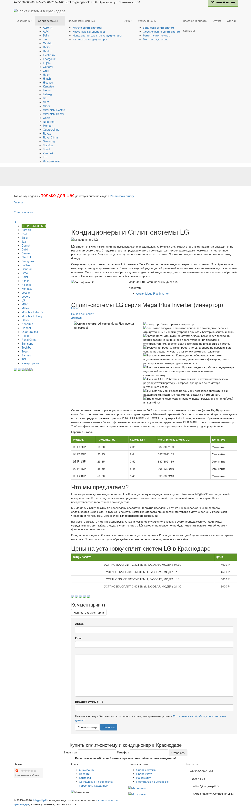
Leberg (47, 94)
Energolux (49, 59)
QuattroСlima (51, 129)
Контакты (189, 30)
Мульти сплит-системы (87, 27)
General (48, 67)
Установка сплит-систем (158, 27)
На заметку (143, 778)
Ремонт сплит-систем (156, 35)
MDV (46, 102)
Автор (79, 624)
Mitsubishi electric (54, 110)
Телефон (123, 752)
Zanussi (48, 153)
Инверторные (51, 161)
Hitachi (47, 78)
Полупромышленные (81, 21)
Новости (84, 774)
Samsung (49, 141)
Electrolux (49, 55)
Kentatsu (48, 86)
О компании (24, 21)
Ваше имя (70, 752)
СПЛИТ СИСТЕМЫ (34, 226)
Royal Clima (50, 137)
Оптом (217, 21)
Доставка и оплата (195, 21)
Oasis (46, 118)
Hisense (48, 82)
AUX (45, 31)
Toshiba (48, 145)
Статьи (231, 21)
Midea (47, 106)
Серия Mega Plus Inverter (152, 293)
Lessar (47, 90)
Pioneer (48, 126)
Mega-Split (40, 800)
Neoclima (49, 122)
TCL (45, 157)
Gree (46, 71)
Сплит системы (48, 21)
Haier (46, 75)
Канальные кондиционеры (90, 39)
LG (44, 98)
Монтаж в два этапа (155, 39)
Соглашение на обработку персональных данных (96, 783)
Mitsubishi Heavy (53, 114)
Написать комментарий (89, 612)
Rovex (47, 133)
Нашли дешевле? (82, 314)
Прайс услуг (144, 774)
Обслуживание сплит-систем (161, 31)
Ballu (46, 35)
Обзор (75, 308)
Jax (45, 39)
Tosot (46, 149)
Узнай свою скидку (122, 196)
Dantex (47, 51)
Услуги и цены (147, 21)
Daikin (47, 47)
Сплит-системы (146, 770)
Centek (47, 43)
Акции (128, 21)
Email (78, 638)
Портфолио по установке (152, 781)
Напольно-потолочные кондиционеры (97, 35)
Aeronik (47, 27)
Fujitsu (47, 63)
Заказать (76, 318)
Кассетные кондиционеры (89, 31)
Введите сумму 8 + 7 (89, 701)
